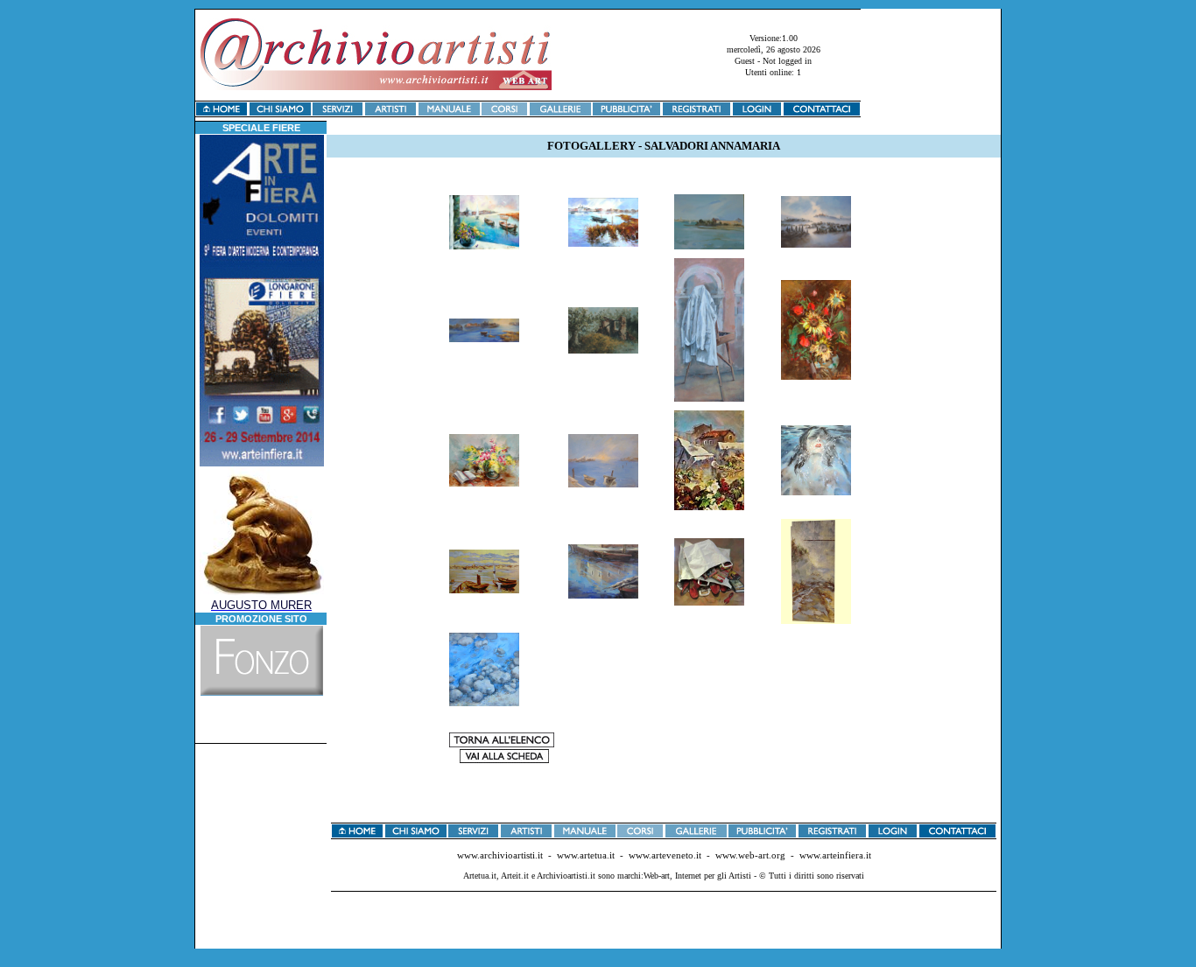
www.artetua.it (586, 855)
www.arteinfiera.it (835, 855)
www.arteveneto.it (665, 855)
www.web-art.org (750, 855)
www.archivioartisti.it (500, 855)
